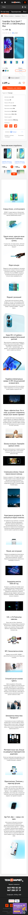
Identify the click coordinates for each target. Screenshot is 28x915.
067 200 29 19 (14, 890)
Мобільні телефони (8, 16)
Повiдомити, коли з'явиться (14, 88)
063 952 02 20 (14, 888)
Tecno (23, 16)
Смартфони (17, 16)
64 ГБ (20, 73)
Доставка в (7, 132)
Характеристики (16, 12)
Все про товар (5, 12)
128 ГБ (20, 70)
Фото (25, 12)
